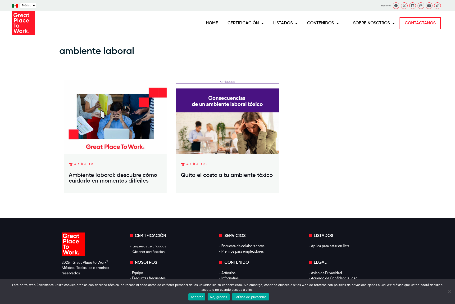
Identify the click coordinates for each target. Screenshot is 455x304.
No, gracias (218, 297)
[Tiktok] (437, 5)
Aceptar (197, 297)
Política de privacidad (250, 297)
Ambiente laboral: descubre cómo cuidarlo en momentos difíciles (113, 178)
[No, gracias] (449, 291)
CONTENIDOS (320, 23)
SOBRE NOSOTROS (371, 23)
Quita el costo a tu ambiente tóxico (227, 175)
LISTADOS (283, 23)
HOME (212, 23)
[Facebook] (396, 5)
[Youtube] (429, 5)
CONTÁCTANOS (420, 23)
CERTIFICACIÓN (243, 23)
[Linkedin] (412, 5)
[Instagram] (421, 5)
